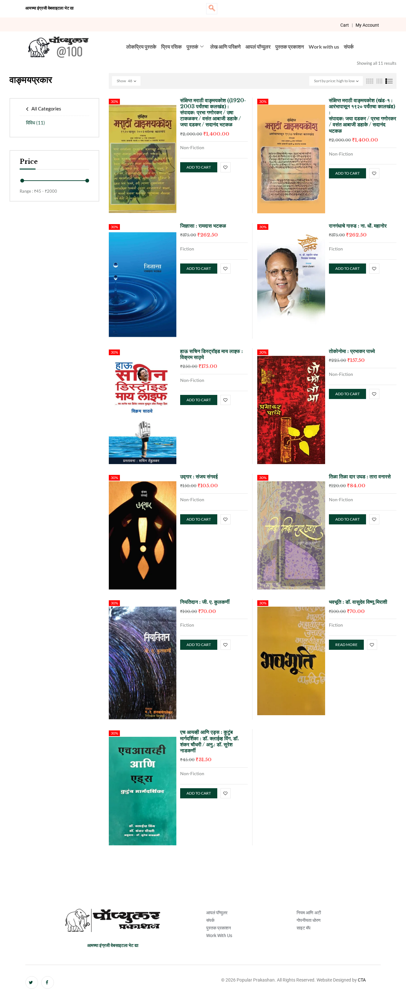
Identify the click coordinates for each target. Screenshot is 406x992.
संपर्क (349, 46)
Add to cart (199, 167)
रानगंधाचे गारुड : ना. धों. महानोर (358, 226)
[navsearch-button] (211, 8)
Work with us (324, 46)
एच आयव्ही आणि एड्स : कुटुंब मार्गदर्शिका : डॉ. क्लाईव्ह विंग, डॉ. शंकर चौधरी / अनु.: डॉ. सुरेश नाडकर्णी (209, 741)
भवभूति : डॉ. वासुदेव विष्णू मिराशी (358, 602)
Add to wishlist (225, 167)
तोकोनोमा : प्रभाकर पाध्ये (352, 351)
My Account (367, 25)
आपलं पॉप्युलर (258, 46)
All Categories (46, 108)
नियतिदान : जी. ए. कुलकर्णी (205, 602)
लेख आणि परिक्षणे (225, 46)
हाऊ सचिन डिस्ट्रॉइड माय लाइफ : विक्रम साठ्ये (211, 354)
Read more (346, 644)
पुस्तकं (192, 46)
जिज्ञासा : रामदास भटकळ (203, 226)
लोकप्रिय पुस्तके (141, 46)
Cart (344, 25)
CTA (362, 979)
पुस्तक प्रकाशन (289, 46)
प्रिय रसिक (171, 46)
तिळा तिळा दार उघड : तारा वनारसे (360, 476)
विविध (35, 122)
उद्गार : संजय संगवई (199, 476)
